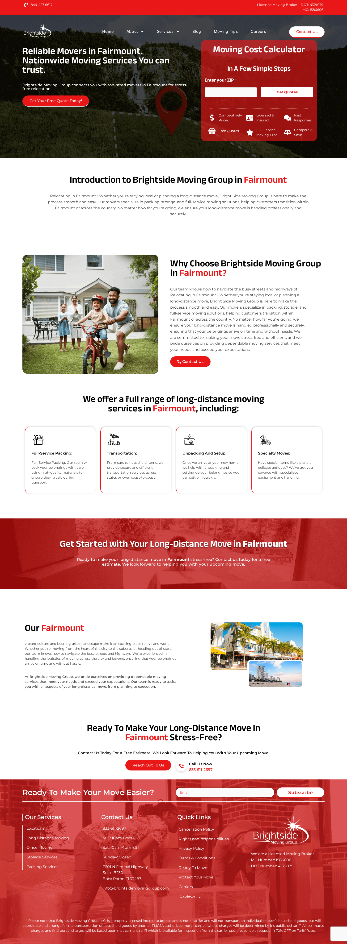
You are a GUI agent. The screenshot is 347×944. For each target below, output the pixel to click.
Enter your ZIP (221, 80)
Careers (258, 31)
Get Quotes (287, 92)
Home (108, 31)
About (132, 31)
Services (165, 31)
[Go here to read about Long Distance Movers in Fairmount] (52, 30)
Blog (196, 31)
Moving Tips (226, 31)
